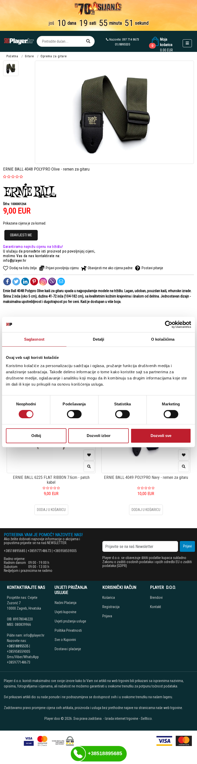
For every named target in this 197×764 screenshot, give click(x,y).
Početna (12, 56)
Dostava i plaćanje (68, 649)
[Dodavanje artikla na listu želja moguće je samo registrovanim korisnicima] (89, 455)
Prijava (107, 616)
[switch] (74, 414)
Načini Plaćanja (65, 603)
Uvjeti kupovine (65, 612)
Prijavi (187, 546)
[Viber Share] (52, 281)
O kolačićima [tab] (162, 339)
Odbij (36, 435)
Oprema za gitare (54, 56)
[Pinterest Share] (34, 281)
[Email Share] (61, 281)
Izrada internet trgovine (121, 718)
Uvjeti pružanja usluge (70, 621)
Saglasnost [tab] (34, 339)
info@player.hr (14, 260)
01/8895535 (122, 44)
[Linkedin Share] (25, 281)
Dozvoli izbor (99, 435)
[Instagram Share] (43, 281)
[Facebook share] (7, 281)
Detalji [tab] (98, 339)
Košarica (108, 597)
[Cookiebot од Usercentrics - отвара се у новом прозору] (168, 324)
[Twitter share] (16, 281)
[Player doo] (19, 41)
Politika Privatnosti (68, 630)
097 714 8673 (130, 39)
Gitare (29, 56)
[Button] (88, 41)
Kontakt (155, 607)
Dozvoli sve (161, 435)
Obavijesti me (21, 235)
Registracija (111, 607)
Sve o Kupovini (65, 640)
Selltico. (147, 718)
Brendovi (156, 597)
